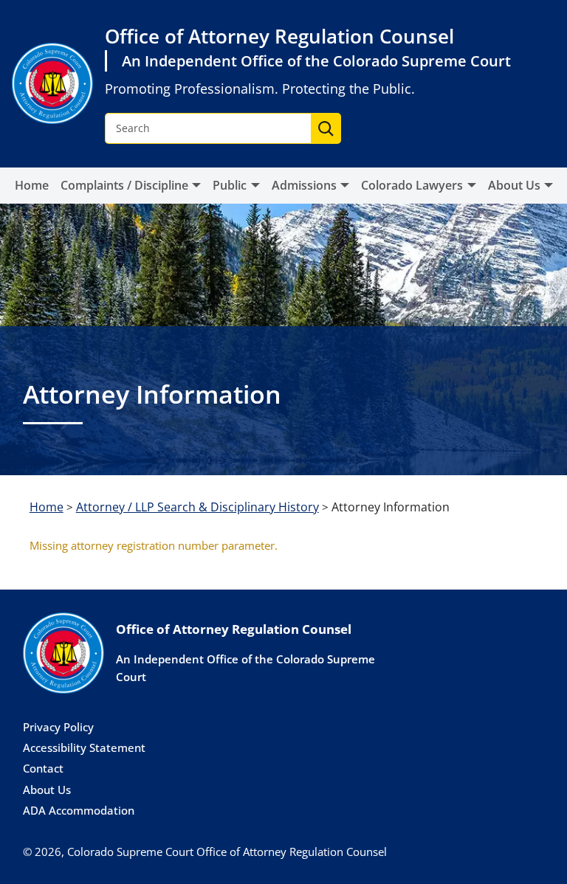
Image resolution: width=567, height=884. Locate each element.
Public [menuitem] (230, 185)
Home (46, 507)
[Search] (325, 128)
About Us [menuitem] (514, 185)
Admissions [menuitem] (304, 185)
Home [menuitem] (32, 185)
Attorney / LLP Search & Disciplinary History (197, 507)
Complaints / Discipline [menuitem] (124, 185)
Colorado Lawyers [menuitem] (412, 185)
